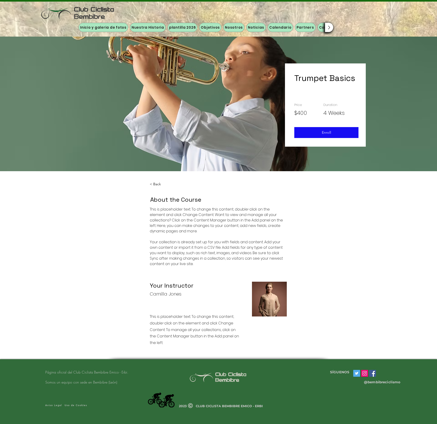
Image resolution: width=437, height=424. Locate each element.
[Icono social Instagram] (364, 373)
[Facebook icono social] (372, 373)
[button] (326, 132)
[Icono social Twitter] (356, 373)
